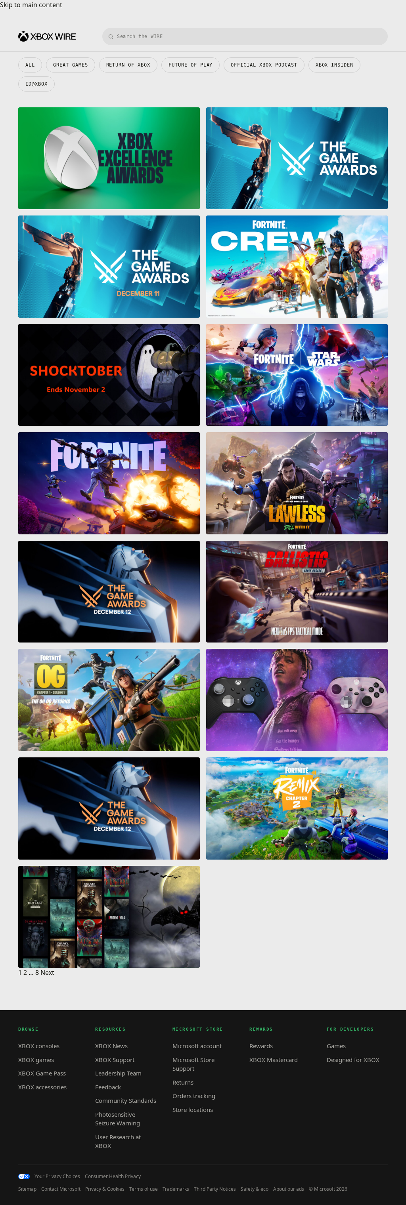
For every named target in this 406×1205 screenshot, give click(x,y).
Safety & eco (254, 1189)
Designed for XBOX (353, 1060)
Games (336, 1046)
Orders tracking (193, 1096)
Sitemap (27, 1189)
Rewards (261, 1046)
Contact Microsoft (60, 1189)
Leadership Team (118, 1073)
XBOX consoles (38, 1046)
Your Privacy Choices (57, 1176)
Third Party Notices (215, 1189)
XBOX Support (114, 1060)
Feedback (108, 1087)
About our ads (288, 1189)
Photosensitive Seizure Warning (117, 1118)
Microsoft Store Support (193, 1064)
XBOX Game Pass (42, 1073)
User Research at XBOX (118, 1141)
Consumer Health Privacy (113, 1176)
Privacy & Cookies (104, 1189)
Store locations (192, 1109)
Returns (182, 1082)
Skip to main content (31, 4)
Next (47, 972)
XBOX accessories (42, 1087)
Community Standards (125, 1100)
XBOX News (111, 1046)
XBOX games (36, 1060)
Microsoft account (197, 1046)
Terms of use (143, 1189)
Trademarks (176, 1189)
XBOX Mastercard (273, 1060)
